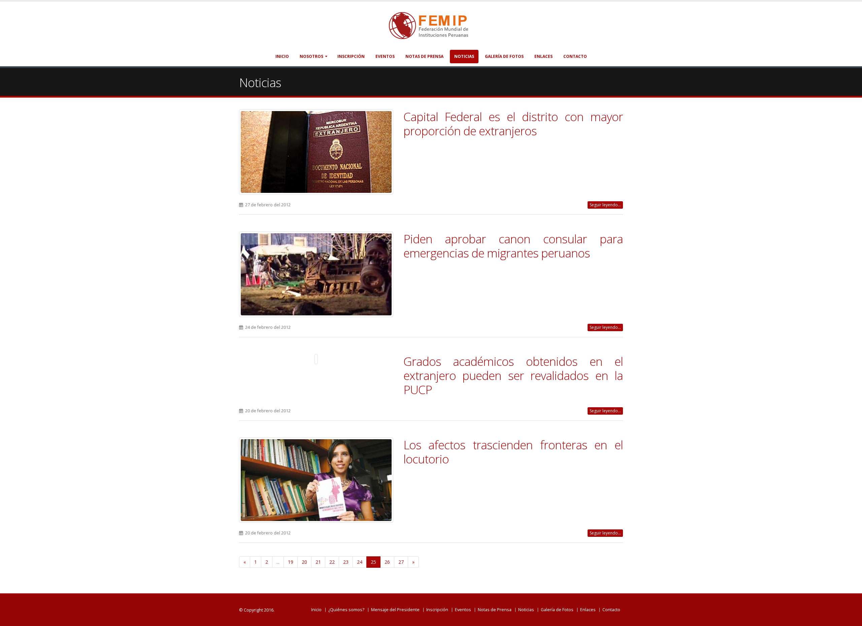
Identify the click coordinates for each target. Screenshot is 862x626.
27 (401, 562)
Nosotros (311, 56)
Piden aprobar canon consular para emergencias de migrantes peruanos (513, 246)
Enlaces (543, 56)
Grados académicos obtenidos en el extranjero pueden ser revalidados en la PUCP (513, 375)
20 (304, 562)
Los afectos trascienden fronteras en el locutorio (513, 452)
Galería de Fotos (504, 56)
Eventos (385, 56)
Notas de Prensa (424, 56)
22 (332, 562)
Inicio (282, 56)
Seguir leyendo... (605, 205)
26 (387, 562)
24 (359, 562)
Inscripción (351, 56)
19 (290, 562)
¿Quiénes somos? (346, 610)
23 (346, 562)
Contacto (575, 56)
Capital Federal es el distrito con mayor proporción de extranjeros (513, 123)
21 (318, 562)
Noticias (464, 56)
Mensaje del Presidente (395, 610)
